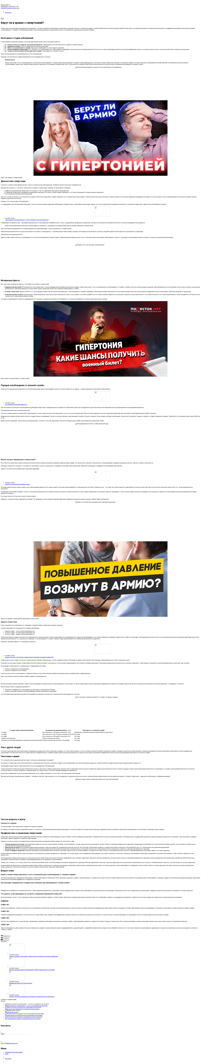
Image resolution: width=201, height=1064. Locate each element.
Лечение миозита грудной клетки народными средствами (23, 1015)
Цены (6, 1054)
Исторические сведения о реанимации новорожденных (23, 1018)
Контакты (8, 12)
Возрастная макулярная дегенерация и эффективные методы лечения (32, 970)
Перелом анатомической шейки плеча (17, 484)
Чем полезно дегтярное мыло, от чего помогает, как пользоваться (26, 220)
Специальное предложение (14, 1052)
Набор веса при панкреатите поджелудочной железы (22, 1009)
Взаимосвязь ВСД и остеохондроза (20, 983)
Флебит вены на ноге (11, 1012)
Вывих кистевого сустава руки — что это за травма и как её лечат (26, 1005)
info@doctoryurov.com (11, 1043)
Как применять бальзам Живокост (16, 404)
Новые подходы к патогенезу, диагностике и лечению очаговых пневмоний (29, 657)
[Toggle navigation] (2, 17)
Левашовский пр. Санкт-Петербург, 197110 (18, 1034)
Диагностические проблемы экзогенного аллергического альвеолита (31, 996)
